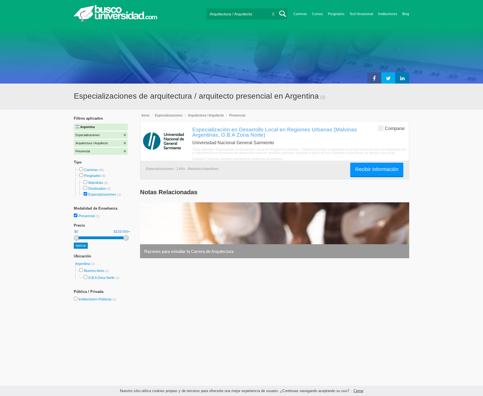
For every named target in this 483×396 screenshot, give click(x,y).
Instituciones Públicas (97, 299)
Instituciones (387, 14)
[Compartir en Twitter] (388, 78)
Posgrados (336, 14)
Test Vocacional (361, 14)
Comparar (395, 128)
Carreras (300, 14)
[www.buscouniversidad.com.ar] (115, 21)
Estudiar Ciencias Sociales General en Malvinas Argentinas (237, 159)
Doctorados (97, 189)
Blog (405, 14)
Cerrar (358, 391)
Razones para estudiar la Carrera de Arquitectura (188, 251)
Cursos (317, 14)
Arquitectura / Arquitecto (206, 115)
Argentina (83, 264)
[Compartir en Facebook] (374, 78)
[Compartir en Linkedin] (402, 78)
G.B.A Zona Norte (101, 278)
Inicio (145, 115)
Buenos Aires (94, 271)
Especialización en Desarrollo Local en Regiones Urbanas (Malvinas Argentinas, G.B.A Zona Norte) (274, 132)
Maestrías (95, 183)
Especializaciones (102, 194)
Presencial (87, 216)
